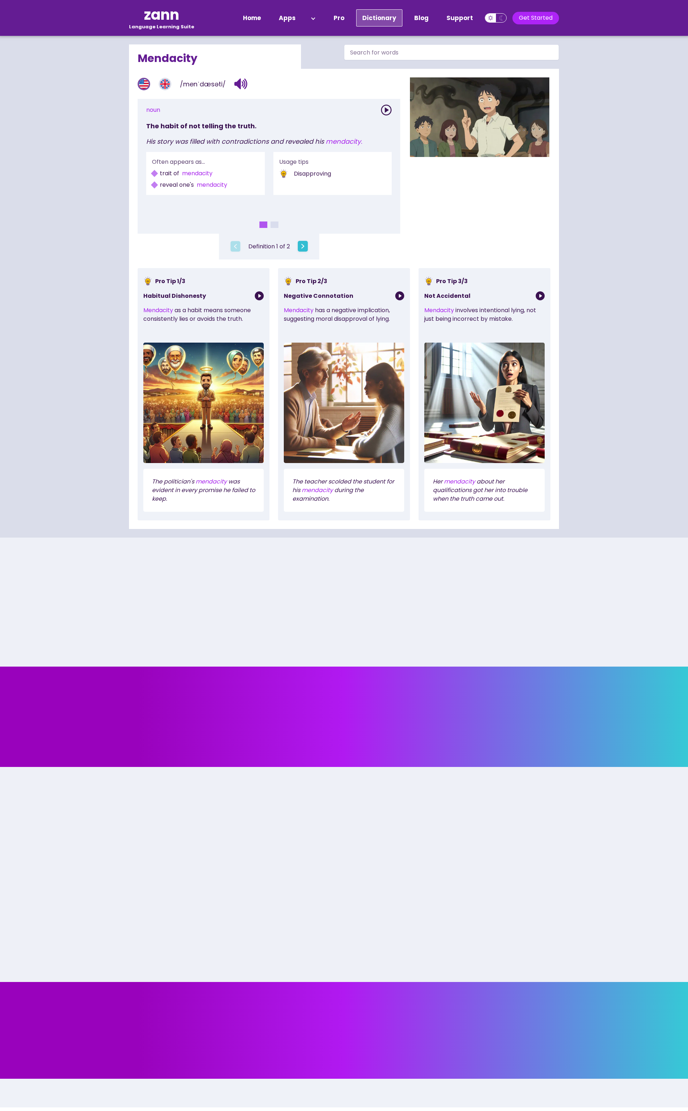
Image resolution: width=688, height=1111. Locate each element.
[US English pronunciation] (144, 84)
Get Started (536, 18)
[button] (241, 83)
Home (252, 18)
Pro (339, 18)
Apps (287, 18)
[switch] (496, 18)
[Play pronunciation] (386, 110)
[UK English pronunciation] (165, 84)
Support (459, 18)
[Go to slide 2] (274, 224)
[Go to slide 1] (263, 224)
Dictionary (379, 18)
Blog (421, 18)
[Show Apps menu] (313, 18)
